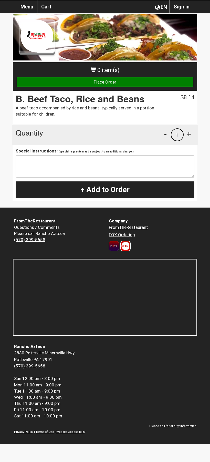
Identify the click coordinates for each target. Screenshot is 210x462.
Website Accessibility (70, 432)
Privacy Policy (23, 432)
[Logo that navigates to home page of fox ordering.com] (125, 246)
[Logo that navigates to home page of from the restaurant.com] (114, 246)
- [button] (165, 134)
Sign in (182, 7)
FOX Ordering (122, 234)
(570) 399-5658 (29, 239)
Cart (46, 7)
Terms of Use (45, 432)
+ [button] (189, 134)
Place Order (105, 82)
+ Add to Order (105, 189)
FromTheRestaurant (128, 227)
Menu (26, 7)
